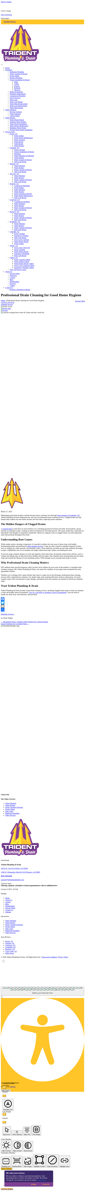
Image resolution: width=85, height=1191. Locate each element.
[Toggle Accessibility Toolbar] (3, 961)
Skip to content (6, 2)
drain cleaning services (35, 546)
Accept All (45, 1184)
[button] (80, 301)
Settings (33, 1184)
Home (3, 300)
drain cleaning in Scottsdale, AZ (68, 515)
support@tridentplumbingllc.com (12, 880)
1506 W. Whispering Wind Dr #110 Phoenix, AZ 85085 (20, 872)
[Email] (42, 606)
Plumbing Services (7, 614)
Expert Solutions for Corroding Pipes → (15, 624)
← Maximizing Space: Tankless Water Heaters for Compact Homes (24, 622)
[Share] (42, 610)
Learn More (41, 1180)
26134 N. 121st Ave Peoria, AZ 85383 (14, 868)
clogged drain (7, 529)
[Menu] (2, 64)
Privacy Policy (63, 957)
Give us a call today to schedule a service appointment (47, 592)
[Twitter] (42, 602)
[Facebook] (42, 599)
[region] (28, 1179)
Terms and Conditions (49, 957)
